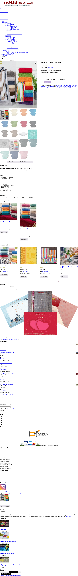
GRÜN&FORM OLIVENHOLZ (13, 29)
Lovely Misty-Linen (10, 38)
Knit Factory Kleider (11, 40)
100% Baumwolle (59, 86)
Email (1, 405)
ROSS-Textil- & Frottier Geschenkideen (14, 34)
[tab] (4, 162)
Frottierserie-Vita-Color (50, 79)
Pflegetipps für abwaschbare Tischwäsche (12, 565)
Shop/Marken (5, 22)
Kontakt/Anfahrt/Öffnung (7, 54)
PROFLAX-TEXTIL (8, 31)
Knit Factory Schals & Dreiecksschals (14, 44)
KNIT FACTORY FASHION (10, 39)
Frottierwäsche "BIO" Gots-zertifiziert (9, 339)
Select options (4, 232)
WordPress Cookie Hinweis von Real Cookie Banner (10, 575)
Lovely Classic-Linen (11, 37)
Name (1, 403)
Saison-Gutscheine (10, 53)
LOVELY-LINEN (8, 36)
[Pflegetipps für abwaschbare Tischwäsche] (4, 562)
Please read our (8, 408)
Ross (58, 87)
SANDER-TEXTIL (8, 35)
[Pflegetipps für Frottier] (4, 550)
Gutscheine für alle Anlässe (12, 48)
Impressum (4, 420)
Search (12, 286)
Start (3, 21)
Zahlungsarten (4, 424)
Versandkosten (50, 67)
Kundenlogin (4, 55)
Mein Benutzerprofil (4, 12)
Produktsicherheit (22, 161)
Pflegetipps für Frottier (7, 553)
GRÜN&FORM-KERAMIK (12, 26)
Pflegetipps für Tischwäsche (8, 541)
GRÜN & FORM (8, 25)
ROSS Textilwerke (50, 86)
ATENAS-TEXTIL (8, 23)
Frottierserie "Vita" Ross (60, 85)
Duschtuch (70, 86)
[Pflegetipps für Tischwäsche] (4, 538)
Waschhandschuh (67, 87)
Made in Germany (53, 87)
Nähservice (3, 529)
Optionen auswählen (5, 506)
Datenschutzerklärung (6, 418)
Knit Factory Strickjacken (12, 41)
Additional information (12, 161)
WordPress (11, 493)
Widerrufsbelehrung (5, 422)
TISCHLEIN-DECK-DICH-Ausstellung (12, 49)
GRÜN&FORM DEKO (11, 28)
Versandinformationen (6, 491)
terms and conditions (11, 408)
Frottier (74, 86)
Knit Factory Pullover (11, 43)
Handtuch (47, 87)
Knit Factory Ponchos (11, 42)
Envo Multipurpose (20, 493)
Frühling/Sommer (5, 50)
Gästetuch (43, 87)
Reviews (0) (30, 161)
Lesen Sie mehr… (69, 516)
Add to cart (47, 82)
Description (4, 161)
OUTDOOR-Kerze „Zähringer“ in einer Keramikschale (17, 52)
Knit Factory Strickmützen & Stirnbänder (15, 45)
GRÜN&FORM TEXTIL (11, 27)
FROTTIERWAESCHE (70, 85)
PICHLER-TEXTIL (8, 30)
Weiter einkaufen (6, 573)
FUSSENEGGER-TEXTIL (9, 24)
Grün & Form (7, 51)
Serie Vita (61, 87)
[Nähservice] (4, 526)
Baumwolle (65, 86)
